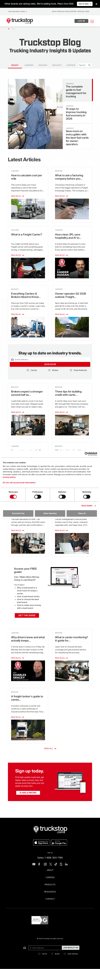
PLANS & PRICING (28, 792)
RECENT (15, 65)
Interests (9, 942)
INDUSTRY (57, 65)
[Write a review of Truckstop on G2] (39, 920)
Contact (50, 899)
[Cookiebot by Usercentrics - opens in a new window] (86, 454)
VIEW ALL (48, 748)
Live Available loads (17, 11)
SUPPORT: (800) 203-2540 (79, 11)
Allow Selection (50, 513)
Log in (81, 21)
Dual (80, 370)
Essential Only (18, 513)
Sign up (50, 853)
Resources (50, 891)
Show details (86, 506)
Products (50, 884)
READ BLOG (16, 196)
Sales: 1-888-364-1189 (50, 857)
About (50, 870)
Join (50, 364)
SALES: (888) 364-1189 (60, 11)
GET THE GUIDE (26, 615)
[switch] (37, 497)
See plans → (85, 4)
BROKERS (43, 65)
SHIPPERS (71, 65)
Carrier (34, 370)
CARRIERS (29, 65)
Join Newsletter (70, 948)
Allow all (81, 513)
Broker (55, 370)
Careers (50, 877)
